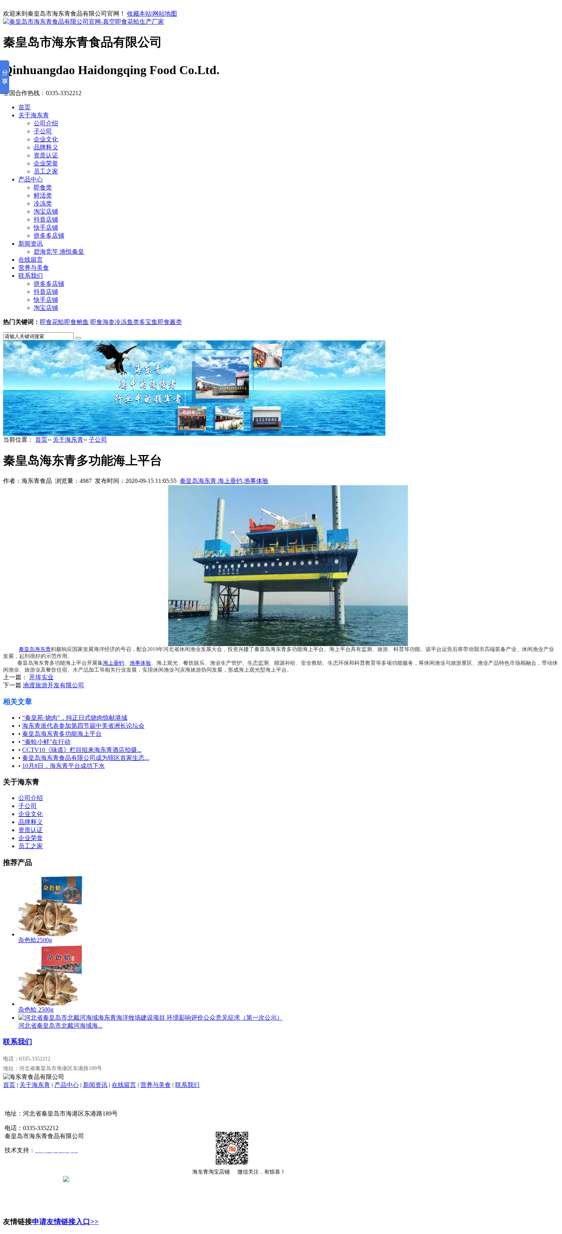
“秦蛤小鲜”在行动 (46, 741)
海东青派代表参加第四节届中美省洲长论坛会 (83, 725)
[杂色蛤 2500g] (50, 1004)
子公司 (43, 131)
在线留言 (30, 259)
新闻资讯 (30, 243)
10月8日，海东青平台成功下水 (63, 766)
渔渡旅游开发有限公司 (53, 685)
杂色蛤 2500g (36, 1009)
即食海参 (102, 322)
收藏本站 (139, 13)
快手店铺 (46, 227)
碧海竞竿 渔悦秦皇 (59, 251)
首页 (24, 107)
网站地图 (165, 13)
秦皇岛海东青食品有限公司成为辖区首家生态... (85, 758)
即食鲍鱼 (76, 322)
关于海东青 (33, 115)
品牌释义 (46, 147)
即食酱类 (170, 322)
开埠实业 (41, 677)
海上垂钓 (230, 481)
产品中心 (30, 179)
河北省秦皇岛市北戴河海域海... (60, 1025)
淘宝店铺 (46, 211)
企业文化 (46, 139)
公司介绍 (46, 123)
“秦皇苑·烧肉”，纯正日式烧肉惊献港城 (74, 717)
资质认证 (46, 155)
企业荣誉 (46, 163)
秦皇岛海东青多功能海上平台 (62, 733)
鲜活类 (43, 195)
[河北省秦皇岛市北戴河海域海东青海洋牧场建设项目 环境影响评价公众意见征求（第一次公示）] (150, 1017)
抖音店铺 (46, 219)
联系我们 (30, 275)
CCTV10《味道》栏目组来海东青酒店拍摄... (81, 750)
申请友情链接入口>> (65, 1222)
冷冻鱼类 (127, 322)
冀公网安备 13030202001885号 (109, 1178)
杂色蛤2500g (35, 940)
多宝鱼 (148, 322)
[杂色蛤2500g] (50, 934)
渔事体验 (256, 481)
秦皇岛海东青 (198, 481)
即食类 (43, 187)
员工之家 (46, 171)
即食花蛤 (52, 322)
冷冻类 (43, 203)
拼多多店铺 (49, 235)
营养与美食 (33, 267)
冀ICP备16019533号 (31, 1178)
